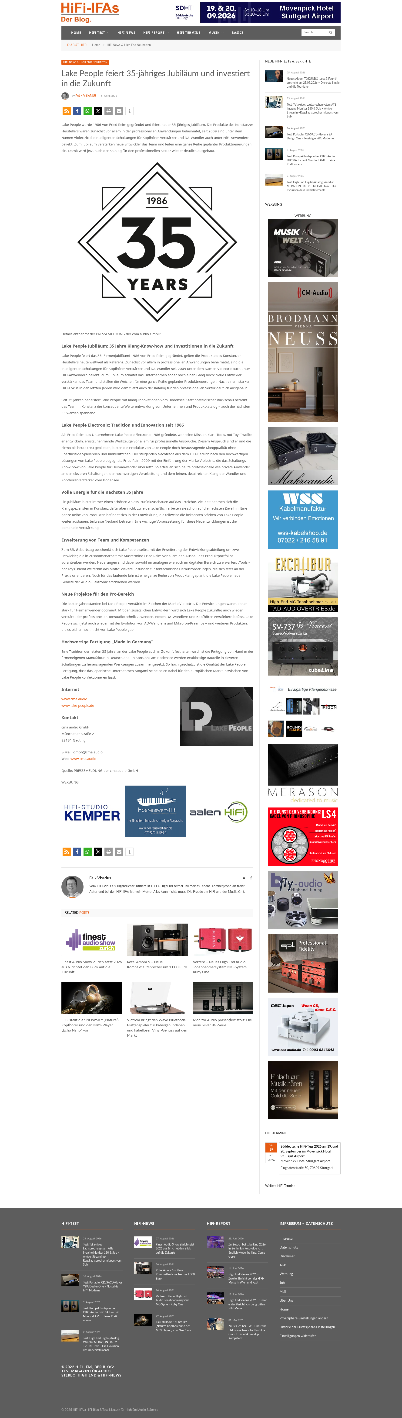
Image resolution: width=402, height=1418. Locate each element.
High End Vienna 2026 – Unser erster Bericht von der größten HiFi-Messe (247, 1304)
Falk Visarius (86, 95)
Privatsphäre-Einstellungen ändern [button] (304, 1318)
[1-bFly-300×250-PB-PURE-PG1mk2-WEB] (303, 928)
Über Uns (286, 1300)
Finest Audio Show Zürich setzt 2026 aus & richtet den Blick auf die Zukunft (91, 967)
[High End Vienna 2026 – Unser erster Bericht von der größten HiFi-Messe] (215, 1298)
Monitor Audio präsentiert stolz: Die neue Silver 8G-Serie (222, 1022)
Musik (214, 33)
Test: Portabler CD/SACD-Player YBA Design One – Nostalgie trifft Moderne (310, 136)
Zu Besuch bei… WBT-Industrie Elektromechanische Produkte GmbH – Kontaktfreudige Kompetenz (247, 1332)
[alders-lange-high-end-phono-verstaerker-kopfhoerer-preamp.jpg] (303, 276)
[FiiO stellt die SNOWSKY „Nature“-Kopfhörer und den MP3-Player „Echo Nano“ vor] (91, 998)
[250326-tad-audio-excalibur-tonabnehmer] (303, 611)
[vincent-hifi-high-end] (303, 674)
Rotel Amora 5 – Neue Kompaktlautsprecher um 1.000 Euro (157, 964)
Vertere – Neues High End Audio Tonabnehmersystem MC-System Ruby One (220, 967)
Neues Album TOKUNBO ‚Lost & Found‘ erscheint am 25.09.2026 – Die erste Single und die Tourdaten (313, 82)
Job (282, 1283)
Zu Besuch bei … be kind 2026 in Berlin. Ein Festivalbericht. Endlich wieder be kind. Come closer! (247, 1250)
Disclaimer (287, 1256)
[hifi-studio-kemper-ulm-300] (92, 835)
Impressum (287, 1238)
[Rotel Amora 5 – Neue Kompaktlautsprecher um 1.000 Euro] (157, 940)
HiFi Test (97, 33)
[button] (67, 111)
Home (76, 33)
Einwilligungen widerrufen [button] (298, 1336)
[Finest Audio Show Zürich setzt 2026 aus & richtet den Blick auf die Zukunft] (91, 940)
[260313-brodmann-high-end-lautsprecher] (303, 421)
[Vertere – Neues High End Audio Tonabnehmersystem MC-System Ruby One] (223, 940)
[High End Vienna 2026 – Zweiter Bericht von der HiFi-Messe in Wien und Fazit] (215, 1272)
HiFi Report (154, 33)
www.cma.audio (74, 699)
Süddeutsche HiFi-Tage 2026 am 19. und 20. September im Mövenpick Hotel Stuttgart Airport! (309, 1151)
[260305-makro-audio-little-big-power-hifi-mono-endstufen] (303, 484)
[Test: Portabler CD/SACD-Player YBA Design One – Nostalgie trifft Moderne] (274, 132)
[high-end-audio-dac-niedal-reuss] (303, 801)
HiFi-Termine (188, 33)
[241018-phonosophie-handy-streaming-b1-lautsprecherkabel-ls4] (303, 864)
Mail (283, 1292)
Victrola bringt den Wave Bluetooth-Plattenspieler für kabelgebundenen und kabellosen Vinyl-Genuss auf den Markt (157, 1027)
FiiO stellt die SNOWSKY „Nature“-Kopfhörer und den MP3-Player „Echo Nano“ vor (90, 1025)
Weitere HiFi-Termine (280, 1186)
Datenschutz (289, 1247)
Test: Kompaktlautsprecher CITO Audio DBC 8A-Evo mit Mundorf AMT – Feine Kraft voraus (311, 160)
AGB (283, 1265)
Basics (238, 33)
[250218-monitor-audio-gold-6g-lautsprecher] (303, 1118)
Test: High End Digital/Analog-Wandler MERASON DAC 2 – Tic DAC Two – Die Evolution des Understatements (311, 186)
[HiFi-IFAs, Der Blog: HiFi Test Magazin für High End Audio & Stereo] (90, 13)
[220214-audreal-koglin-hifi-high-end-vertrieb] (303, 1055)
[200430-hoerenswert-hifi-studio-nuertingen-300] (155, 835)
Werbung (286, 1274)
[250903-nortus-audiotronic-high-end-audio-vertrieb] (303, 738)
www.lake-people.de (77, 705)
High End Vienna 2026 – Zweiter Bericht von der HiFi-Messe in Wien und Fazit (246, 1278)
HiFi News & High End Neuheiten (85, 62)
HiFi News (126, 33)
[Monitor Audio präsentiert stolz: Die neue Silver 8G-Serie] (223, 998)
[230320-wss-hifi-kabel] (303, 547)
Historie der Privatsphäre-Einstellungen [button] (307, 1327)
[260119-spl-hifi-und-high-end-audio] (303, 991)
